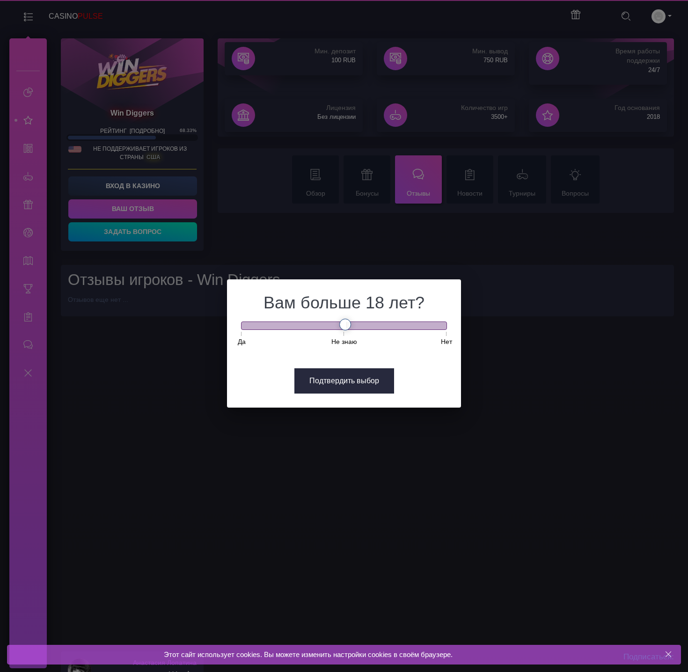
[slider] (345, 324)
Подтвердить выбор (344, 381)
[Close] (668, 654)
